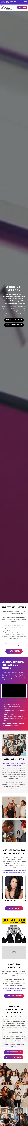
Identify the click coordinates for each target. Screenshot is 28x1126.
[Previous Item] (5, 887)
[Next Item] (23, 887)
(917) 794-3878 (5, 3)
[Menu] (25, 2)
